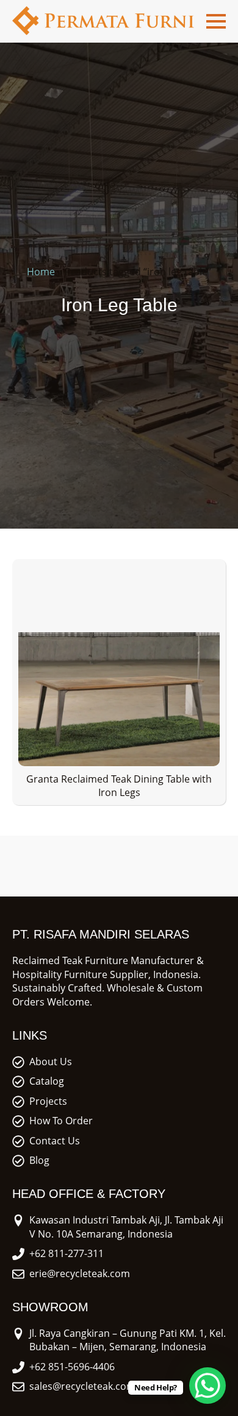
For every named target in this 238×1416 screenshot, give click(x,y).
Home (41, 271)
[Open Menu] (216, 21)
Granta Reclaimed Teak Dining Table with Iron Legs (119, 785)
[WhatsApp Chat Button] (207, 1385)
